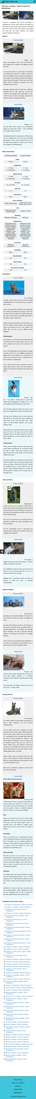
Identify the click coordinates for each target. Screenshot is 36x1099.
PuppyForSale (18, 1089)
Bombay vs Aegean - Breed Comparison (18, 1046)
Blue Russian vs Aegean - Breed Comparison (19, 1044)
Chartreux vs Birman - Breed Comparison (18, 966)
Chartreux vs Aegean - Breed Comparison (18, 907)
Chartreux (16, 40)
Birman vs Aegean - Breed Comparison (17, 1041)
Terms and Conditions (18, 1083)
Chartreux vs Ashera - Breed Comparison (18, 947)
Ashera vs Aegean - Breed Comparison (17, 1022)
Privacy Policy (18, 1079)
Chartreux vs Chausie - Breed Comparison (18, 913)
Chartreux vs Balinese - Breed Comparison (18, 959)
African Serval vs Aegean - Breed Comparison (19, 987)
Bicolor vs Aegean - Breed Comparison (17, 1039)
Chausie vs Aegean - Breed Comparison (18, 990)
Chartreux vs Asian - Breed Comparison (17, 949)
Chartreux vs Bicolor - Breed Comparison (18, 964)
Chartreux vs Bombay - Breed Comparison (18, 972)
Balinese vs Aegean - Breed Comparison (18, 1034)
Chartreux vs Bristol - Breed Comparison (18, 979)
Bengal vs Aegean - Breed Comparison (17, 1037)
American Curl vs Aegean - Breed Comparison (19, 996)
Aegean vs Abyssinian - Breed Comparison (18, 985)
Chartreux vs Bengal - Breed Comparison (18, 961)
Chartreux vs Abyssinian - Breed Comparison (19, 904)
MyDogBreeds (18, 1092)
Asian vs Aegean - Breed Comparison (17, 1024)
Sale (21, 40)
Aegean (16, 104)
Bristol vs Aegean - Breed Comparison (17, 1052)
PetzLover (18, 1086)
